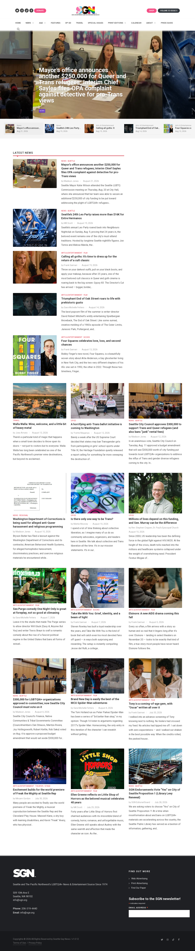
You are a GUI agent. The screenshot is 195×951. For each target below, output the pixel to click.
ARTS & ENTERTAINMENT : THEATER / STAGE (31, 786)
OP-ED (73, 421)
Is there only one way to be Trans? (92, 519)
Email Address (138, 908)
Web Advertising (139, 878)
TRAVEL (16, 420)
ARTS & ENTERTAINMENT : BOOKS (75, 337)
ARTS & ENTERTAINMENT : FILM (74, 253)
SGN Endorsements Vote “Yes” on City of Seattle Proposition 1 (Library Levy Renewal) (154, 793)
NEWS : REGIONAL (20, 515)
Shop (151, 11)
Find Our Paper (138, 887)
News (42, 111)
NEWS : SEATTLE (68, 161)
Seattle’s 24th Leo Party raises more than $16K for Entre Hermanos (80, 94)
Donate (40, 11)
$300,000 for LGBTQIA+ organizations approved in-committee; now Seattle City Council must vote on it (39, 703)
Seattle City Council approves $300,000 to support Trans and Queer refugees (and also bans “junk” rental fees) (155, 428)
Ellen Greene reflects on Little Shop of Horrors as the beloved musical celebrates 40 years (97, 798)
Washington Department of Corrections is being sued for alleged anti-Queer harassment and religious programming (39, 522)
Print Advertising (139, 883)
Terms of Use (19, 943)
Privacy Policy (35, 943)
